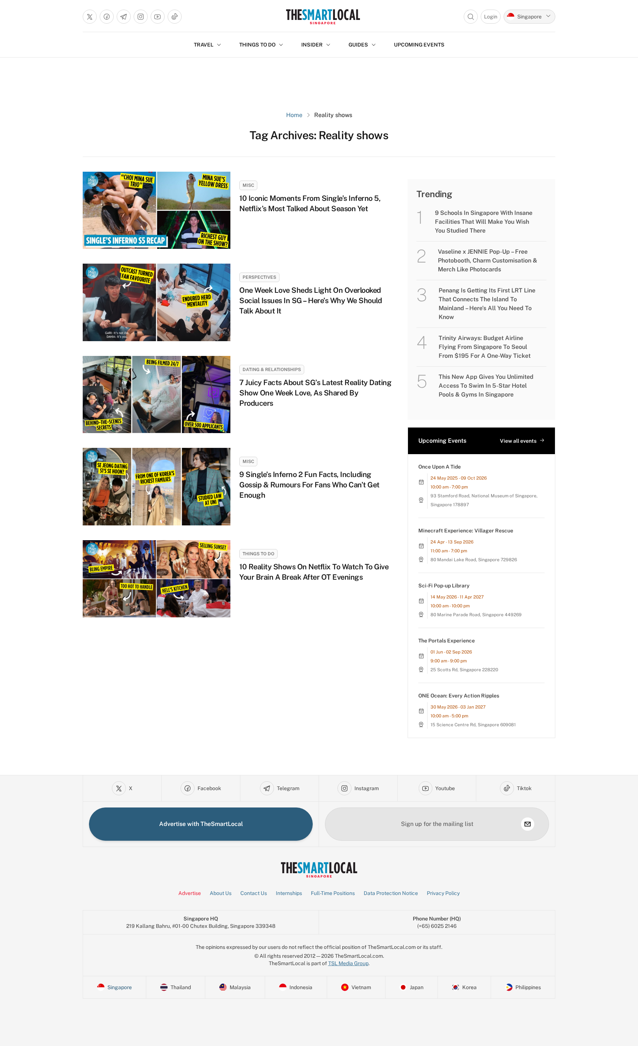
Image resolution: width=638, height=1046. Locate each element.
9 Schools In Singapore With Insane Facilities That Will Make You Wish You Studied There (483, 221)
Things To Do (258, 553)
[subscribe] (527, 824)
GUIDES (358, 45)
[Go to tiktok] (175, 17)
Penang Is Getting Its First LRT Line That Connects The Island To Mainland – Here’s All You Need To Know (487, 303)
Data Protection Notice (391, 893)
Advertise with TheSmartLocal (201, 823)
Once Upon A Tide (439, 467)
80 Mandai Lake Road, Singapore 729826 (474, 559)
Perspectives (259, 277)
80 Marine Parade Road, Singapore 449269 (476, 614)
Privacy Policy (443, 893)
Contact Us (253, 893)
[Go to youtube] (158, 17)
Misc (248, 185)
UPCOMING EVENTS (419, 45)
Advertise (189, 893)
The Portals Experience (446, 641)
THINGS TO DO (257, 45)
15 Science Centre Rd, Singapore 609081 (473, 724)
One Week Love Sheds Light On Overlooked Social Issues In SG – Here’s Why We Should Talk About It (310, 300)
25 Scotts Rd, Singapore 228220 (464, 669)
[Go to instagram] (141, 17)
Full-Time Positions (333, 893)
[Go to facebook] (107, 17)
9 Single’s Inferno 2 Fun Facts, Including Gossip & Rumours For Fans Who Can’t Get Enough (309, 485)
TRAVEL (203, 45)
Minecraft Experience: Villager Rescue (465, 531)
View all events (518, 441)
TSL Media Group (348, 963)
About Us (220, 893)
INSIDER (312, 45)
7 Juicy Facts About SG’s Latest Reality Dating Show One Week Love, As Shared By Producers (315, 393)
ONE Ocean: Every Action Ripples (458, 696)
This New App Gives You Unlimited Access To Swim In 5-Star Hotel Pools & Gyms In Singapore (486, 385)
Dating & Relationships (272, 369)
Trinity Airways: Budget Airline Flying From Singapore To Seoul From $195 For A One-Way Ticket (485, 347)
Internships (289, 893)
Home (294, 115)
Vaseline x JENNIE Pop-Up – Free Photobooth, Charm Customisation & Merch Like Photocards (487, 260)
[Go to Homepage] (323, 16)
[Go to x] (90, 17)
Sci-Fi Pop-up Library (444, 586)
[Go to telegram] (124, 17)
